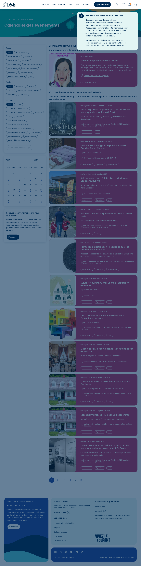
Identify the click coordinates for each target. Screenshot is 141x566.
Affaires (86, 4)
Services (45, 4)
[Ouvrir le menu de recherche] (135, 4)
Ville (77, 4)
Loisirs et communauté (62, 4)
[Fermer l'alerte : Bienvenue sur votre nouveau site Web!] (134, 15)
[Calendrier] (123, 4)
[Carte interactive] (117, 4)
